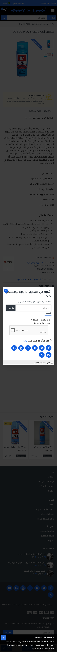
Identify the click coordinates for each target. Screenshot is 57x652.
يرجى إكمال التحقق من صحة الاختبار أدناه (41, 321)
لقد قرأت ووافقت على (36, 340)
